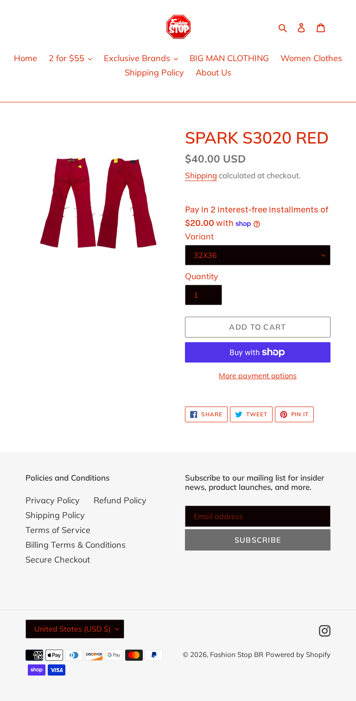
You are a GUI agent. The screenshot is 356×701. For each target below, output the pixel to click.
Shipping (201, 175)
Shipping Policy (55, 515)
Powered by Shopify (298, 654)
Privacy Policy (52, 500)
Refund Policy (120, 500)
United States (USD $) (72, 628)
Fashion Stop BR (236, 654)
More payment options (258, 375)
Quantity (201, 276)
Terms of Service (57, 530)
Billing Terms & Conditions (75, 544)
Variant (199, 236)
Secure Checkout (57, 559)
